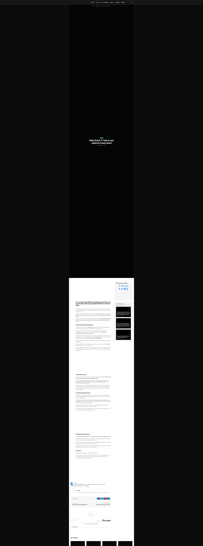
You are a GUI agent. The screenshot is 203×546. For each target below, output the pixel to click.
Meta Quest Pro (94, 484)
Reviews (111, 2)
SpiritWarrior (119, 315)
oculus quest (103, 484)
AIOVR (97, 2)
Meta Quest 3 (90, 484)
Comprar (122, 2)
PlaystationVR (105, 2)
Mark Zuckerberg (82, 484)
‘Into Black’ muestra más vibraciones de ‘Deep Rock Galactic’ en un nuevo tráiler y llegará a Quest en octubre (123, 313)
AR (74, 484)
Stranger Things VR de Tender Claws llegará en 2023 (79, 504)
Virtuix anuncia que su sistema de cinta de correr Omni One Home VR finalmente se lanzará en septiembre (123, 324)
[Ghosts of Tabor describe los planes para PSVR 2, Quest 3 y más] (123, 335)
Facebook (77, 484)
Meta (86, 484)
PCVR (100, 2)
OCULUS (99, 484)
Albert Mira (99, 145)
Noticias (92, 2)
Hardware (117, 2)
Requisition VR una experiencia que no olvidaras (103, 504)
